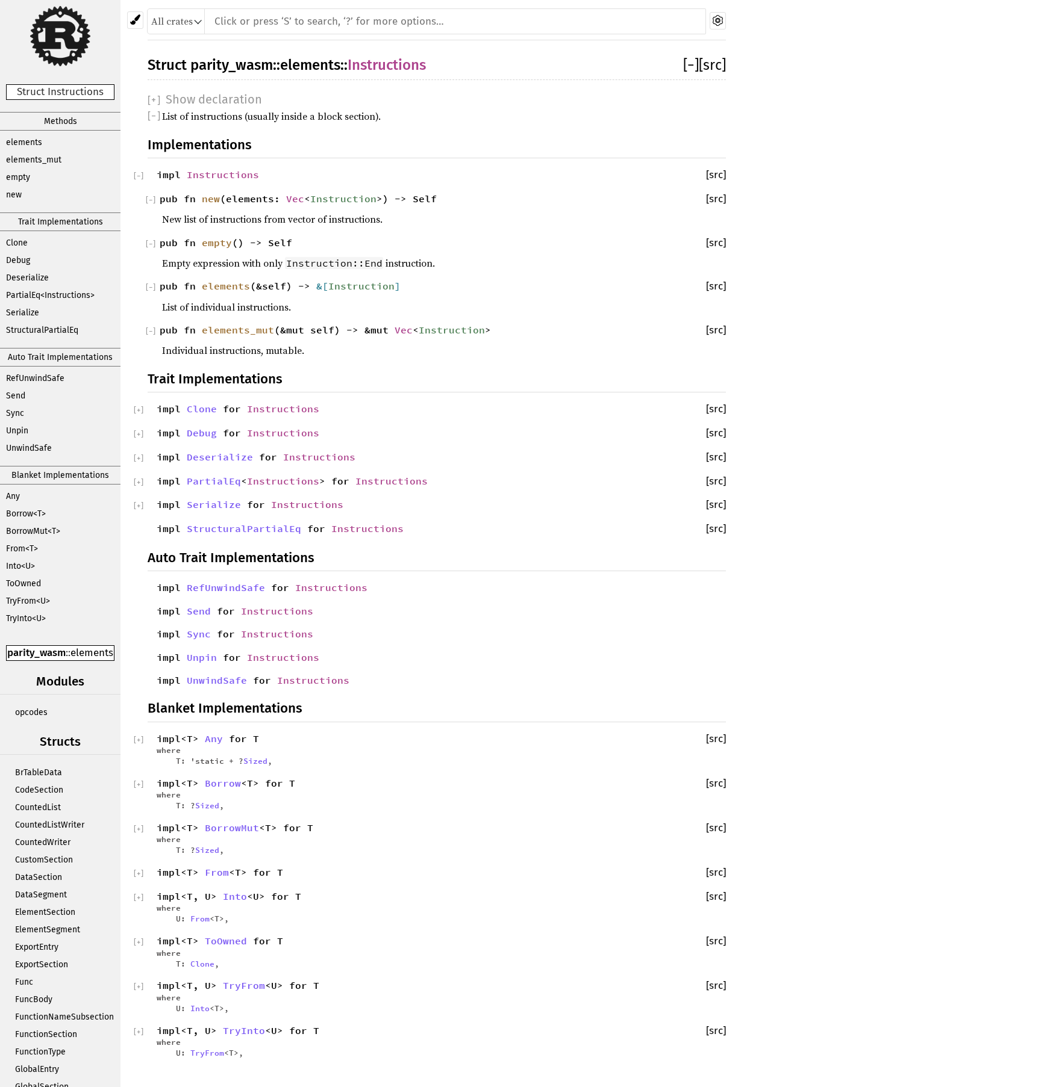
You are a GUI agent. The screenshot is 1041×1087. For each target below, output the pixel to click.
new (14, 195)
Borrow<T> (26, 514)
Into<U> (20, 566)
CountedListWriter (49, 825)
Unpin (17, 431)
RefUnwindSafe (35, 378)
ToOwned (23, 583)
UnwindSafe (29, 448)
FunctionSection (46, 1034)
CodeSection (39, 790)
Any (13, 496)
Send (15, 396)
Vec (295, 199)
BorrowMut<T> (33, 531)
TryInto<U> (26, 618)
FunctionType (40, 1052)
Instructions (387, 65)
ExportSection (41, 964)
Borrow (223, 783)
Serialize (22, 313)
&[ (322, 286)
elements (24, 142)
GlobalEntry (37, 1069)
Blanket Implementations (60, 475)
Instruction (343, 199)
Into (235, 896)
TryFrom (244, 985)
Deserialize (27, 278)
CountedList (38, 807)
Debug (18, 260)
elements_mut (33, 160)
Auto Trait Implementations (60, 357)
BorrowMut (232, 828)
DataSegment (41, 895)
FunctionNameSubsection (64, 1017)
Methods (60, 121)
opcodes (31, 712)
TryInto (244, 1030)
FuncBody (33, 999)
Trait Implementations (60, 222)
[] (691, 65)
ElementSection (45, 912)
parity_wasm (36, 652)
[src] (712, 65)
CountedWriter (42, 842)
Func (24, 982)
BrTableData (38, 772)
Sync (15, 413)
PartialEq (214, 481)
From (217, 872)
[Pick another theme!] (135, 20)
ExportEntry (36, 947)
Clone (17, 243)
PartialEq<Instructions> (50, 295)
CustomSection (44, 860)
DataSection (38, 877)
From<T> (22, 549)
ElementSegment (47, 929)
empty (18, 177)
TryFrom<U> (28, 601)
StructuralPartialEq (42, 330)
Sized (255, 761)
